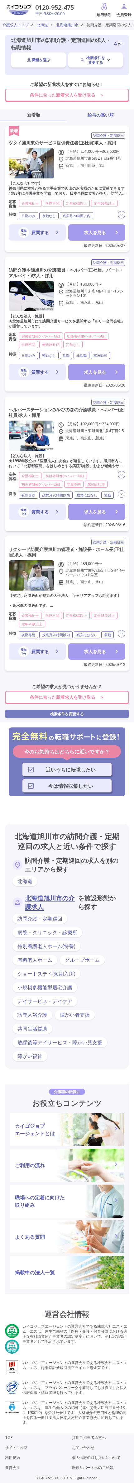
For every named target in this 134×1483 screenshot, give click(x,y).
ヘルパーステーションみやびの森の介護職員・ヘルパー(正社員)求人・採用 (66, 412)
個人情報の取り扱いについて (96, 1457)
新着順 (33, 114)
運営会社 (12, 1467)
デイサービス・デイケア (44, 1001)
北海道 (42, 24)
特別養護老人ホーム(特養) (46, 946)
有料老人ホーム (34, 959)
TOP (9, 1437)
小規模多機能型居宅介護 (44, 987)
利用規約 (12, 1457)
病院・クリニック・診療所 (47, 932)
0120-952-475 (54, 7)
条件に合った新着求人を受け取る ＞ (67, 95)
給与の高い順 (101, 115)
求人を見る (95, 232)
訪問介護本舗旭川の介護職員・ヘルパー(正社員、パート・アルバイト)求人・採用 (66, 272)
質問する (35, 232)
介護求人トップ (15, 24)
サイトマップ (16, 1447)
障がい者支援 (75, 1014)
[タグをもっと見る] (121, 214)
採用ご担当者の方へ (89, 1437)
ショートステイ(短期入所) (46, 973)
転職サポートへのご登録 (92, 1467)
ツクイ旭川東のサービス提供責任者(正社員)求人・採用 (62, 143)
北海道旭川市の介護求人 (50, 902)
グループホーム (82, 959)
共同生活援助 (32, 1028)
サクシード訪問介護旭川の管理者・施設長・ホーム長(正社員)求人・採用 (66, 552)
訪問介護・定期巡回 (39, 918)
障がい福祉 (29, 1056)
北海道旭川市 (67, 24)
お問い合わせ (83, 1447)
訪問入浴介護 (32, 1014)
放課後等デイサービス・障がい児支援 (59, 1042)
